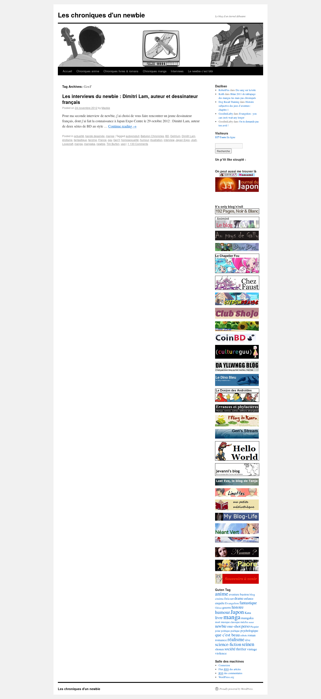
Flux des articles (230, 669)
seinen (248, 644)
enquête (219, 603)
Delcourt (229, 599)
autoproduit (132, 136)
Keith (221, 94)
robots (243, 635)
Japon (237, 611)
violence (221, 653)
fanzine (92, 140)
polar (217, 630)
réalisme (236, 639)
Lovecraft (67, 144)
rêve (247, 640)
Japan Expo (183, 140)
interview (169, 140)
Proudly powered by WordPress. (236, 688)
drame (238, 598)
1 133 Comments (138, 144)
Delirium (175, 136)
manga (110, 136)
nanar (251, 622)
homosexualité (130, 140)
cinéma (219, 599)
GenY (116, 140)
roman (251, 635)
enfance (248, 598)
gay (110, 140)
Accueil (67, 71)
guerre (226, 607)
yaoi (123, 144)
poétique (235, 631)
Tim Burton (113, 144)
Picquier (254, 626)
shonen (219, 649)
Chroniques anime (87, 71)
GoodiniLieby (226, 113)
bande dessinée (95, 136)
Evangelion (232, 603)
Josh (194, 140)
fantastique (80, 140)
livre (219, 617)
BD (167, 136)
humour (144, 140)
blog (252, 594)
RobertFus (224, 90)
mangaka (89, 144)
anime (221, 593)
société (229, 648)
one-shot (234, 626)
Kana (248, 613)
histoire (237, 607)
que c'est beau (227, 635)
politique (225, 630)
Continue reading (122, 126)
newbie (101, 144)
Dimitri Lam (188, 136)
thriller (241, 648)
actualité (79, 136)
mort (217, 622)
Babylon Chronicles (152, 136)
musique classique (230, 622)
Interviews (177, 71)
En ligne (225, 137)
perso (245, 626)
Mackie (106, 108)
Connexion (224, 665)
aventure (234, 594)
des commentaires (230, 673)
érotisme (67, 140)
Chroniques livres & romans (121, 71)
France (102, 140)
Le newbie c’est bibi (200, 71)
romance (221, 640)
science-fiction (228, 644)
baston (244, 594)
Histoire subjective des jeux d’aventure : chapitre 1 (236, 105)
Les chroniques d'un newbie (101, 14)
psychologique (249, 630)
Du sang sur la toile (246, 90)
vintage (252, 649)
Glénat (218, 607)
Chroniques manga (154, 71)
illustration (156, 140)
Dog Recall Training (229, 101)
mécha (244, 622)
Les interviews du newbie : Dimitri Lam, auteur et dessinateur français (130, 99)
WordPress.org (226, 677)
